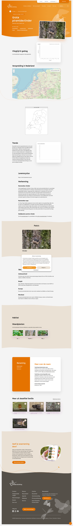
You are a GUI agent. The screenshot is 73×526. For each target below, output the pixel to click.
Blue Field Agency (45, 518)
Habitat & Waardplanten (22, 30)
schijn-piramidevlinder (42, 216)
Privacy (50, 518)
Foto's (13, 30)
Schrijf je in (47, 498)
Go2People (34, 518)
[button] (14, 70)
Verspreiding (15, 28)
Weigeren (44, 267)
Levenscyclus (23, 28)
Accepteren (29, 267)
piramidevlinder (24, 216)
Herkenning (30, 28)
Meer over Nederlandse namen (48, 371)
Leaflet (53, 68)
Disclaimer (55, 518)
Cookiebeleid (36, 269)
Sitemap (59, 518)
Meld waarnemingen (29, 509)
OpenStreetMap (56, 68)
